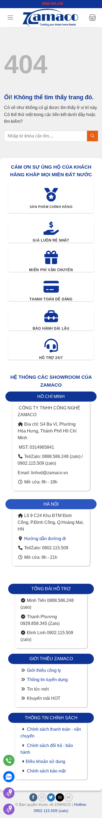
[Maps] (9, 793)
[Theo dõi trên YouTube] (69, 797)
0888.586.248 (52, 4)
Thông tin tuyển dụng (47, 679)
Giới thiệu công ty (44, 670)
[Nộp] (92, 136)
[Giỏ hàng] (92, 17)
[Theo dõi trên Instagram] (42, 797)
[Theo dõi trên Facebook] (33, 797)
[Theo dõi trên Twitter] (51, 797)
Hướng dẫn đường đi (45, 538)
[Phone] (9, 760)
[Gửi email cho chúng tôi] (60, 797)
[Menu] (10, 17)
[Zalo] (9, 777)
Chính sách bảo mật (46, 771)
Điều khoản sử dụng (45, 761)
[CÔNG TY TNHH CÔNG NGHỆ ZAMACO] (50, 17)
